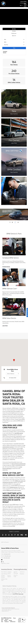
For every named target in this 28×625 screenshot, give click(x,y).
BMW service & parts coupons (14, 490)
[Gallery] (14, 214)
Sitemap (5, 620)
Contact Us (22, 571)
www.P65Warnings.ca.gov (18, 594)
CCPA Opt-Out (12, 621)
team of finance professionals (18, 463)
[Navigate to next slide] (27, 214)
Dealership (23, 569)
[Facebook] (1, 562)
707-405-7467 (8, 556)
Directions (22, 573)
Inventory (4, 569)
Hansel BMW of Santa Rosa (6, 617)
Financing (17, 569)
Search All (14, 35)
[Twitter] (3, 562)
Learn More (5, 297)
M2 (22, 535)
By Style (14, 31)
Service (9, 569)
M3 (26, 535)
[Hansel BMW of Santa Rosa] (10, 3)
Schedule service (13, 487)
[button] (14, 360)
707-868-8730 (12, 377)
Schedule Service (6, 266)
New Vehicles (4, 571)
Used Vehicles (4, 573)
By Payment (14, 33)
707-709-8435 (7, 557)
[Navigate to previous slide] (1, 214)
